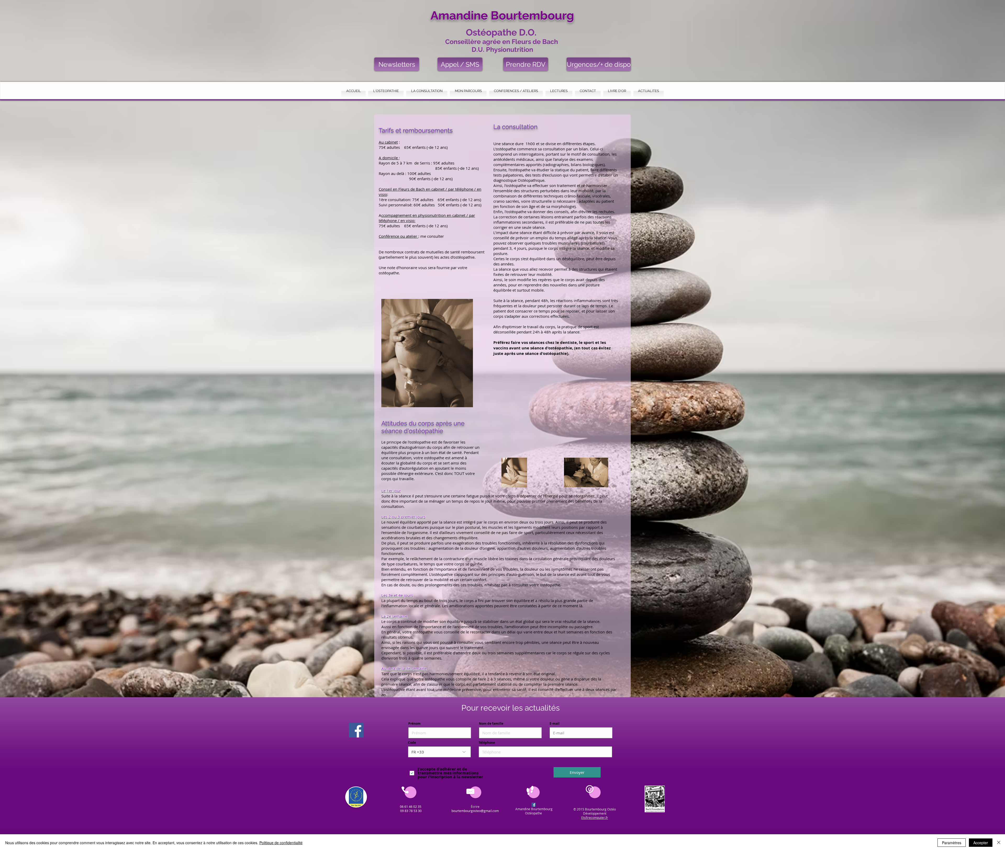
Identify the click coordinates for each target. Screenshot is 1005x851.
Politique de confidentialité (281, 842)
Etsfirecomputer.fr (594, 817)
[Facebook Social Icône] (356, 730)
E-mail (555, 723)
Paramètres (951, 842)
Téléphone (487, 742)
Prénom (414, 723)
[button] (386, 91)
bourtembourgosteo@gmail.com (475, 811)
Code (412, 742)
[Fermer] (999, 842)
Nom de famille (491, 723)
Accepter (980, 842)
